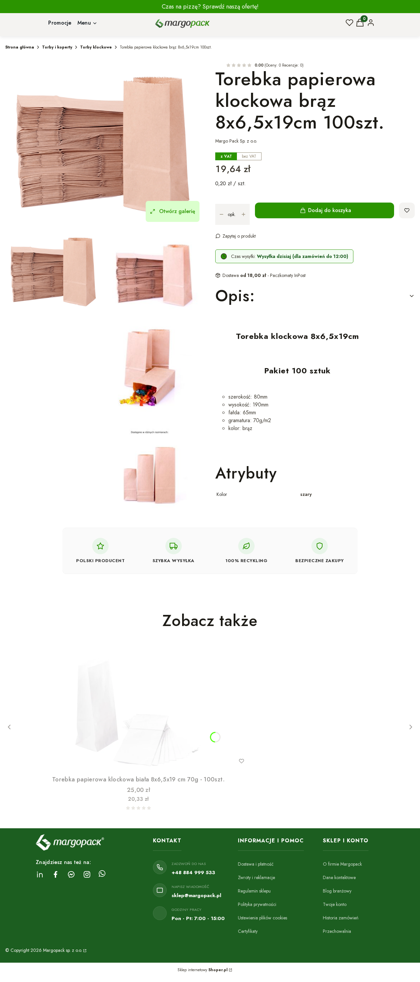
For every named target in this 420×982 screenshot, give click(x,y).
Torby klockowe (96, 47)
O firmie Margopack (342, 864)
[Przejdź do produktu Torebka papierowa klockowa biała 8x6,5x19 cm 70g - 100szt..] (138, 707)
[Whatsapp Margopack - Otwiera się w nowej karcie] (102, 874)
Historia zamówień (340, 917)
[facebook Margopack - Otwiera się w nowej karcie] (55, 874)
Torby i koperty (57, 47)
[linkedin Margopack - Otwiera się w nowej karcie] (40, 874)
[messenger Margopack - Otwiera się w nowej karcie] (71, 874)
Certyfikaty (248, 931)
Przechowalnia (337, 931)
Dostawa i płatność (256, 864)
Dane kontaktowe (339, 877)
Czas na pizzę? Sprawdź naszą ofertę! (210, 6)
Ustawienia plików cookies (262, 917)
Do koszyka (125, 761)
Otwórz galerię (177, 211)
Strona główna (19, 47)
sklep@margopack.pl (196, 895)
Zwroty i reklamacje (256, 877)
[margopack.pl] (84, 950)
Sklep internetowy (203, 970)
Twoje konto (334, 904)
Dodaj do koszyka (329, 210)
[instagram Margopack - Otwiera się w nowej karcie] (87, 874)
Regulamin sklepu (254, 891)
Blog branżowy (337, 891)
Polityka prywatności (257, 904)
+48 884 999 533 (193, 872)
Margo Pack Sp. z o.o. (236, 141)
